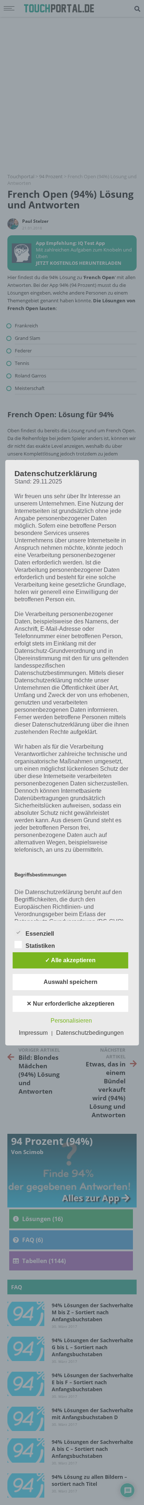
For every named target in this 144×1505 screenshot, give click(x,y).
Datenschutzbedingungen (90, 1033)
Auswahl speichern (70, 982)
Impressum (33, 1033)
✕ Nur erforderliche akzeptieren (70, 1004)
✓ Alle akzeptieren (70, 960)
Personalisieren (71, 1020)
